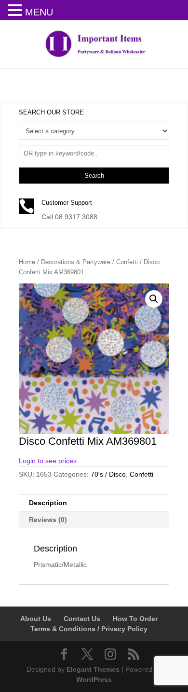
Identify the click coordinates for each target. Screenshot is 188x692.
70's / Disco (108, 474)
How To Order (135, 618)
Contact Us (82, 618)
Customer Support (66, 202)
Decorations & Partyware (75, 262)
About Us (35, 618)
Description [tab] (48, 503)
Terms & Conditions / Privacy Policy (89, 629)
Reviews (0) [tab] (48, 519)
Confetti (127, 262)
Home (27, 262)
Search (94, 175)
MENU (39, 12)
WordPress (94, 679)
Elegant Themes (93, 669)
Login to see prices (48, 461)
